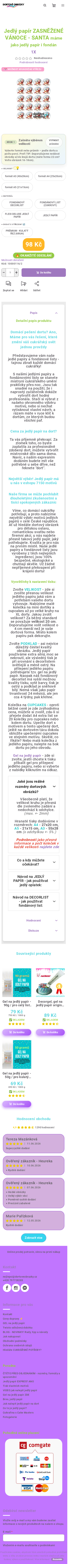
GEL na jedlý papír (14, 1323)
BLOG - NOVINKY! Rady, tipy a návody (25, 1332)
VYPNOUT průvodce (54, 142)
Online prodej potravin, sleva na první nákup (33, 1251)
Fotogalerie (10, 1417)
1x (33, 52)
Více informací (42, 1559)
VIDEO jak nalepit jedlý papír (20, 1390)
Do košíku (45, 272)
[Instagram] (16, 1288)
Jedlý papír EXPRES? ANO (18, 1381)
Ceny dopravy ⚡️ (13, 1318)
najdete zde (49, 847)
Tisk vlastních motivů (16, 1385)
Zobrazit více (33, 1237)
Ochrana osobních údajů (17, 1345)
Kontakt (7, 1314)
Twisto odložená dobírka (17, 1327)
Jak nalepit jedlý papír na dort (21, 1403)
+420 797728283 (13, 1280)
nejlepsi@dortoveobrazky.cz (20, 1276)
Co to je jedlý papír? (15, 1408)
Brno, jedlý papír (13, 1399)
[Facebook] (7, 1288)
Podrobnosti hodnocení (34, 62)
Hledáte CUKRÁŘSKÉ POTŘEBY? (22, 1349)
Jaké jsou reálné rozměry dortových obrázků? (30, 786)
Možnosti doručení (12, 260)
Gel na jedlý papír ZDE (16, 1394)
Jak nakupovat (11, 1336)
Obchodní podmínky (15, 1341)
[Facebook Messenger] (25, 1288)
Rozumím (57, 1559)
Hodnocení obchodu (34, 1119)
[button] (15, 168)
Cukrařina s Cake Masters (18, 1412)
